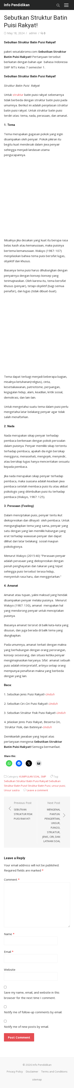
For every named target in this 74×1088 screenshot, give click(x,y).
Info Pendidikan (17, 5)
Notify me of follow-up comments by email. (33, 1012)
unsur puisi (58, 785)
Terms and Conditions (54, 1071)
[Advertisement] (37, 196)
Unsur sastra (12, 790)
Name (9, 934)
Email (8, 952)
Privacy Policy (15, 1071)
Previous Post (23, 810)
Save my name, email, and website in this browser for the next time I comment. (31, 995)
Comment (12, 879)
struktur (17, 95)
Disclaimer (32, 1071)
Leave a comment (37, 790)
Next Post (51, 822)
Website (9, 970)
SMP (43, 776)
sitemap (37, 1079)
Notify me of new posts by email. (26, 1027)
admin (33, 33)
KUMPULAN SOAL (29, 776)
